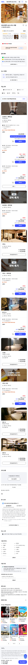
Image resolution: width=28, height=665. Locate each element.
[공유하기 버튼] (26, 25)
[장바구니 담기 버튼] (13, 141)
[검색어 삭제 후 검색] (19, 2)
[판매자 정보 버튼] (26, 600)
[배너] (14, 48)
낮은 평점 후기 (19, 505)
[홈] (3, 1)
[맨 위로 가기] (25, 657)
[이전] (9, 643)
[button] (14, 1)
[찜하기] (23, 25)
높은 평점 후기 (8, 505)
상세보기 (3, 131)
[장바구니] (26, 1)
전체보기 (24, 30)
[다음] (19, 643)
